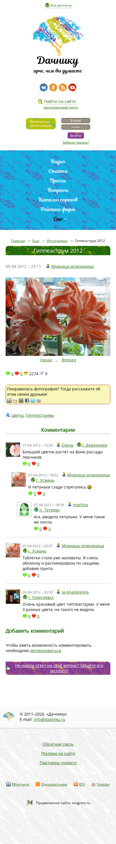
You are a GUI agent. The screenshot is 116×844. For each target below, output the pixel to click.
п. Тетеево (49, 510)
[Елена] (13, 449)
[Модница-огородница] (18, 479)
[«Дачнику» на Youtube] (72, 87)
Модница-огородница (72, 266)
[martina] (24, 509)
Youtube (103, 784)
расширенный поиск (61, 107)
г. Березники (94, 445)
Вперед (69, 360)
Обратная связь (58, 744)
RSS (82, 784)
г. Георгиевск (41, 597)
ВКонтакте (20, 784)
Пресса (58, 180)
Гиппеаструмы (40, 415)
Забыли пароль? (76, 142)
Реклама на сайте (58, 753)
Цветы (17, 415)
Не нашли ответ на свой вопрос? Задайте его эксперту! (59, 668)
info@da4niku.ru (49, 719)
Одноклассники (54, 784)
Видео (58, 161)
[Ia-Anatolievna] (13, 596)
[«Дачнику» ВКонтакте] (44, 87)
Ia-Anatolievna (75, 592)
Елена (67, 445)
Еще (58, 218)
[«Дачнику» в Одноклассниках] (53, 87)
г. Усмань (45, 480)
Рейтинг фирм (58, 209)
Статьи (58, 171)
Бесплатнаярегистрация (41, 123)
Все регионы (61, 5)
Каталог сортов (58, 199)
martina (80, 504)
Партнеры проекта (58, 762)
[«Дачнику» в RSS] (63, 87)
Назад (46, 360)
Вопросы (58, 190)
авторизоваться (45, 650)
